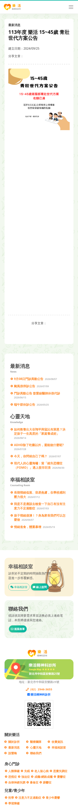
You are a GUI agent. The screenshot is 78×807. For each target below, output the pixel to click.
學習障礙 (14, 803)
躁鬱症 (47, 782)
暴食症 (34, 782)
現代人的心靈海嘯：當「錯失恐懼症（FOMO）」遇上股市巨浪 (38, 465)
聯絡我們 (35, 753)
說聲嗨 (12, 753)
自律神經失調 (16, 782)
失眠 (27, 771)
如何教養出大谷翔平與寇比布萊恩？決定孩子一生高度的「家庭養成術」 (40, 431)
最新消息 (14, 747)
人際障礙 (14, 771)
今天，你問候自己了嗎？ (30, 456)
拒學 (11, 797)
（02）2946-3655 (40, 689)
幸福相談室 (20, 587)
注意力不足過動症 (30, 797)
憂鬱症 (61, 777)
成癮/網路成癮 (43, 777)
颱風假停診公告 (24, 386)
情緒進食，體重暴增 (27, 527)
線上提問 (41, 587)
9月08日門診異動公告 (28, 379)
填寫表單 (19, 629)
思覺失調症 (60, 771)
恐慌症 (12, 777)
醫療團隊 (35, 742)
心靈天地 (35, 747)
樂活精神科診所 (40, 694)
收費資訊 (57, 742)
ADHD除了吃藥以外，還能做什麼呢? (39, 445)
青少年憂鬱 (53, 797)
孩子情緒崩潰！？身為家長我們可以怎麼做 (40, 517)
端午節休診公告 (24, 404)
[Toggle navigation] (71, 7)
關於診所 (14, 742)
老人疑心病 (41, 771)
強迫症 (25, 777)
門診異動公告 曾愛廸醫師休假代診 (37, 393)
